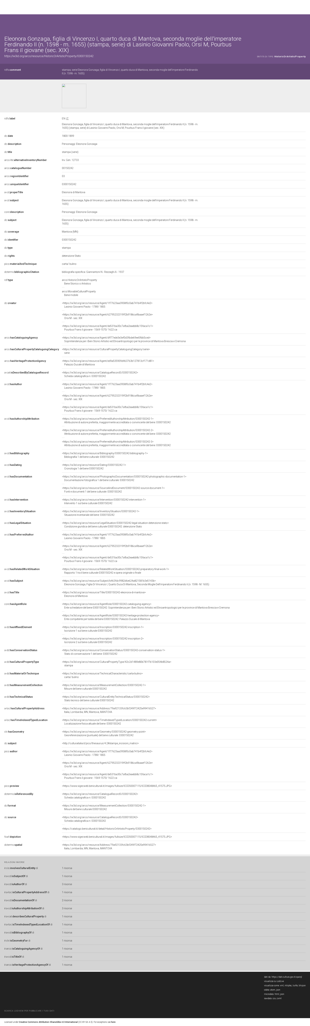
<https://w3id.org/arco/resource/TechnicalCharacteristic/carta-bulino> (102, 675)
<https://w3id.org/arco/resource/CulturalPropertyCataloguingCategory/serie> (106, 351)
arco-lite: (25, 160)
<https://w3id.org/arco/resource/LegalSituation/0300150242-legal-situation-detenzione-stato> (115, 525)
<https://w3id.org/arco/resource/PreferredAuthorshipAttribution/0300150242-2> (116, 432)
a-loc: (24, 708)
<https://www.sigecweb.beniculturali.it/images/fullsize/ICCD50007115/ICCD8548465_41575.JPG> (117, 785)
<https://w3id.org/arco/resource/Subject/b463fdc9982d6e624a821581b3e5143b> (135, 582)
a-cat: (26, 372)
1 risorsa (67, 868)
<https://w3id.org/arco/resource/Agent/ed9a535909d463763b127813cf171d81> (108, 362)
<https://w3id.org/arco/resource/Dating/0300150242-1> (94, 466)
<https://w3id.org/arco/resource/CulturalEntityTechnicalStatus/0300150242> (106, 698)
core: (14, 212)
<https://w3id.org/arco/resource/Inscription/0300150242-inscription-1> (103, 629)
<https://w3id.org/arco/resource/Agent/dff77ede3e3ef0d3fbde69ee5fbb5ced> (124, 339)
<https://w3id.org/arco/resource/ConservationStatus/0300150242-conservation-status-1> (113, 652)
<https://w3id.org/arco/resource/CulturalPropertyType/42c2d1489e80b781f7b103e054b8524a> (116, 663)
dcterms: (21, 272)
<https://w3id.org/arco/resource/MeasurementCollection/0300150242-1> (104, 687)
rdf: (8, 280)
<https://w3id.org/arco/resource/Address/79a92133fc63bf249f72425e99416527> (109, 710)
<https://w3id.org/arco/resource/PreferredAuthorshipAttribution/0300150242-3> (116, 443)
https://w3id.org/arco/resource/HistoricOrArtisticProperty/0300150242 (48, 56)
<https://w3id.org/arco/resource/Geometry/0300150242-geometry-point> (104, 733)
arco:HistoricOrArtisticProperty (79, 282)
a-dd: (18, 627)
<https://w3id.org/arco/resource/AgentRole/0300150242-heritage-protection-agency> (110, 617)
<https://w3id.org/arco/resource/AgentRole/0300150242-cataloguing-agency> (146, 606)
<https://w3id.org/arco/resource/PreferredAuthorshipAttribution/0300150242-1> (116, 420)
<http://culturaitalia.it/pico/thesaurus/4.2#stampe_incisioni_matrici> (100, 743)
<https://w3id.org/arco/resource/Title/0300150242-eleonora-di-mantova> (104, 594)
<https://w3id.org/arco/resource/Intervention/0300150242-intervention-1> (104, 501)
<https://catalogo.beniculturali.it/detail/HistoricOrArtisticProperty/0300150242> (107, 828)
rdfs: (12, 69)
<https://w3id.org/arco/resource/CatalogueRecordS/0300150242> (100, 374)
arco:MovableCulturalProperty (79, 293)
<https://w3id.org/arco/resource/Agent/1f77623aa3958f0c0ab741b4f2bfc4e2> (107, 305)
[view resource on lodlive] (304, 23)
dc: (8, 135)
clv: (14, 731)
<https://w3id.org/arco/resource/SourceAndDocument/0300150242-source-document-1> (113, 490)
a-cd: (13, 192)
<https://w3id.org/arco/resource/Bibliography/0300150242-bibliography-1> (105, 455)
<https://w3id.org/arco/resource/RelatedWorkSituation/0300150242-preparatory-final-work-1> (115, 571)
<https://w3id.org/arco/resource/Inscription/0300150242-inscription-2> (103, 640)
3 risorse (67, 884)
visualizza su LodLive (274, 981)
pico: (20, 263)
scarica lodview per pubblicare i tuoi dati (29, 1011)
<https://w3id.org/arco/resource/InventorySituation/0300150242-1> (100, 513)
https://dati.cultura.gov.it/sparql (287, 977)
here (113, 1022)
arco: (18, 168)
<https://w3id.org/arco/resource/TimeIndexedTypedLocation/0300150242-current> (109, 722)
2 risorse (67, 900)
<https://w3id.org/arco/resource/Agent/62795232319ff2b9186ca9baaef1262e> (107, 316)
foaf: (12, 836)
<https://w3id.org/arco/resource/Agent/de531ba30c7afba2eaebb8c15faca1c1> (107, 328)
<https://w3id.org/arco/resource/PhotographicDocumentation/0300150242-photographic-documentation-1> (124, 478)
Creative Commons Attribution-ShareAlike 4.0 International (48, 1022)
